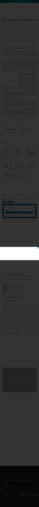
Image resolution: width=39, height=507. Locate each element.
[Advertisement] (19, 253)
